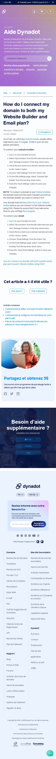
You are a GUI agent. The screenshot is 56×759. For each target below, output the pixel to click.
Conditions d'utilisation (28, 729)
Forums (28, 446)
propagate (30, 211)
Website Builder (32, 139)
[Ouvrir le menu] (50, 11)
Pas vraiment (38, 291)
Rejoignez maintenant (38, 524)
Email (21, 142)
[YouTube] (33, 536)
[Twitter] (30, 536)
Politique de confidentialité (28, 725)
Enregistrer (46, 132)
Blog (28, 453)
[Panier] (42, 11)
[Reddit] (38, 536)
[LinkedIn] (26, 536)
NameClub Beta (38, 618)
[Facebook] (18, 536)
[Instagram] (22, 536)
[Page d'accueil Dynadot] (4, 11)
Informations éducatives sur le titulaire (28, 734)
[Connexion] (34, 11)
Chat (29, 439)
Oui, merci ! (16, 291)
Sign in (12, 155)
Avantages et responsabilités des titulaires (28, 738)
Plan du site (36, 651)
